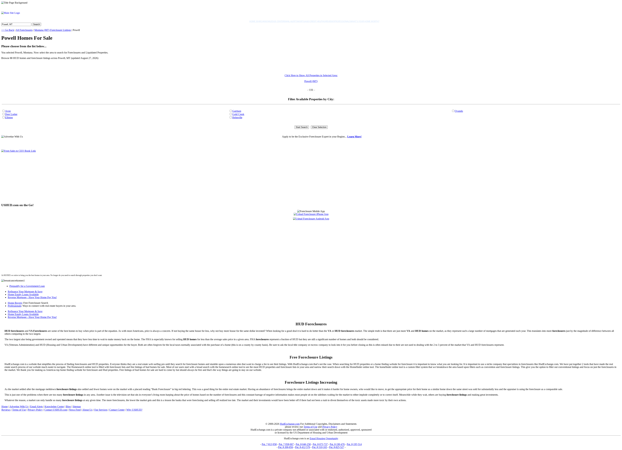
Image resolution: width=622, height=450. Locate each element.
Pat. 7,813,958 (269, 444)
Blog (68, 406)
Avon (8, 111)
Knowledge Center (274, 21)
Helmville (237, 117)
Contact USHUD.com (55, 409)
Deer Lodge (11, 114)
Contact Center (117, 409)
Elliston (9, 117)
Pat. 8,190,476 (337, 444)
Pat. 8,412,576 (302, 447)
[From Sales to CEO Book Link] (18, 150)
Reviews (330, 21)
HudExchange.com (290, 423)
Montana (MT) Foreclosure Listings (52, 30)
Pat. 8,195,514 (354, 444)
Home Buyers (15, 303)
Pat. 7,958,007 (286, 444)
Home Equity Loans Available (23, 294)
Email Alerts (290, 21)
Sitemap (77, 406)
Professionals (342, 21)
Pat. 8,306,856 (285, 447)
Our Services (100, 409)
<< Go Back (7, 30)
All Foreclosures (24, 30)
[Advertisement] (98, 177)
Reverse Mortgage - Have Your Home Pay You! (32, 297)
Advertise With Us (18, 406)
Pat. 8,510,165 (319, 447)
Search (36, 24)
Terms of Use (19, 409)
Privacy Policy (35, 409)
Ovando (459, 111)
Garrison (236, 111)
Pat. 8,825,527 (336, 447)
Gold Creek (238, 114)
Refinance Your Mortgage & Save (25, 291)
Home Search (256, 21)
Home (4, 406)
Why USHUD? (134, 409)
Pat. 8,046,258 (303, 444)
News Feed (75, 409)
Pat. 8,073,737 (320, 444)
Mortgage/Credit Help (309, 21)
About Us (87, 409)
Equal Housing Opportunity (324, 438)
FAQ (324, 21)
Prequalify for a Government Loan (27, 286)
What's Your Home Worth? (364, 21)
